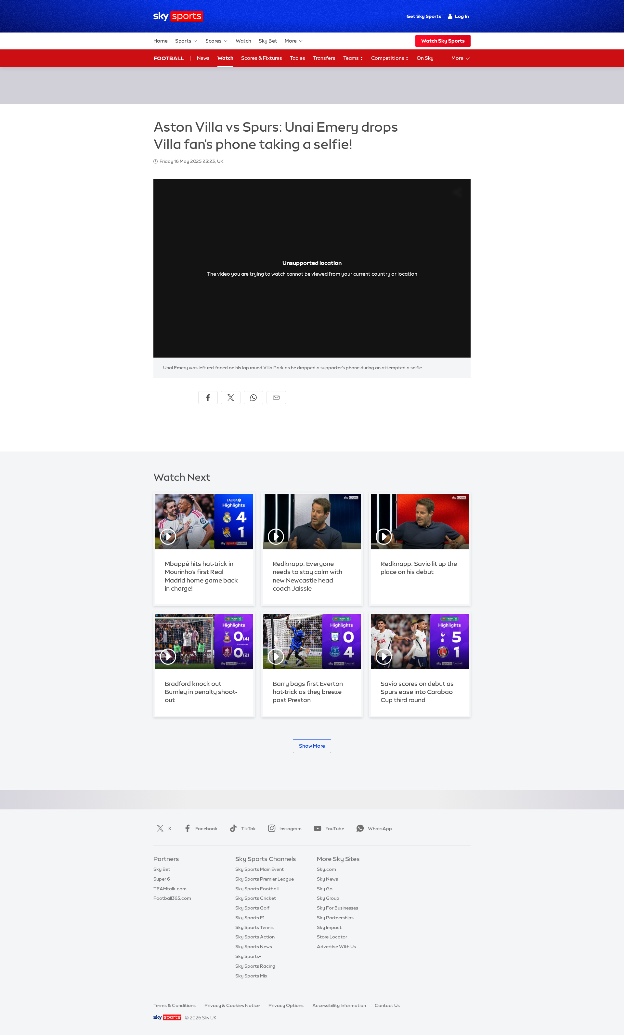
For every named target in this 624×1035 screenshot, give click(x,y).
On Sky (425, 58)
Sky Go (324, 888)
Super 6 (161, 879)
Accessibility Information (339, 1005)
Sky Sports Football (257, 888)
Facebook (206, 828)
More (291, 40)
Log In (462, 16)
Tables (297, 58)
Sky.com (326, 869)
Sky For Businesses (337, 908)
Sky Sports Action (255, 937)
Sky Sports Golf (252, 908)
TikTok (248, 828)
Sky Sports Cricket (255, 898)
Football (169, 58)
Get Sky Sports (424, 16)
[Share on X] (230, 397)
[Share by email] (276, 397)
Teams (351, 58)
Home (160, 40)
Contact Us (387, 1005)
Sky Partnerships (335, 917)
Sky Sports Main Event (259, 869)
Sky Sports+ (248, 956)
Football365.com (172, 898)
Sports (183, 40)
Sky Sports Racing (255, 966)
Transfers (324, 58)
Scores (213, 40)
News (203, 58)
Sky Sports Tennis (254, 927)
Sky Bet (268, 40)
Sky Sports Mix (251, 976)
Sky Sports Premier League (264, 879)
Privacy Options (286, 1005)
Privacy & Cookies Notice (232, 1005)
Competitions (388, 58)
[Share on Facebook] (208, 397)
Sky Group (328, 898)
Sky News (327, 879)
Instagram (291, 828)
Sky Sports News (253, 946)
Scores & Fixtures (261, 58)
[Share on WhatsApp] (253, 397)
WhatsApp (380, 828)
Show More (312, 745)
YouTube (334, 828)
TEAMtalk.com (170, 888)
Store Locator (332, 937)
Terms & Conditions (174, 1005)
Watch (243, 40)
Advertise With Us (336, 946)
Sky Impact (329, 927)
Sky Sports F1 (250, 917)
